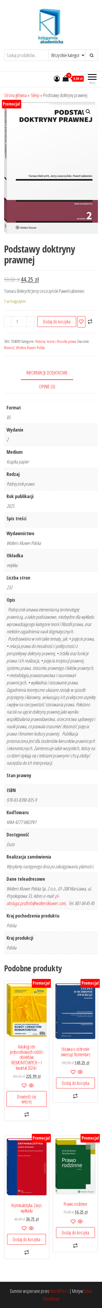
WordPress (59, 1291)
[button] (88, 112)
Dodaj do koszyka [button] (75, 1083)
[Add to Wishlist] (81, 322)
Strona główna (15, 95)
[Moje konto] (57, 78)
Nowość (9, 347)
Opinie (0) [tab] (47, 386)
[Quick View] (31, 1085)
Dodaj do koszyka (56, 321)
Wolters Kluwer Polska (30, 347)
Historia (40, 341)
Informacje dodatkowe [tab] (47, 372)
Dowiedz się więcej (26, 1099)
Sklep (34, 95)
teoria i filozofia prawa (61, 341)
